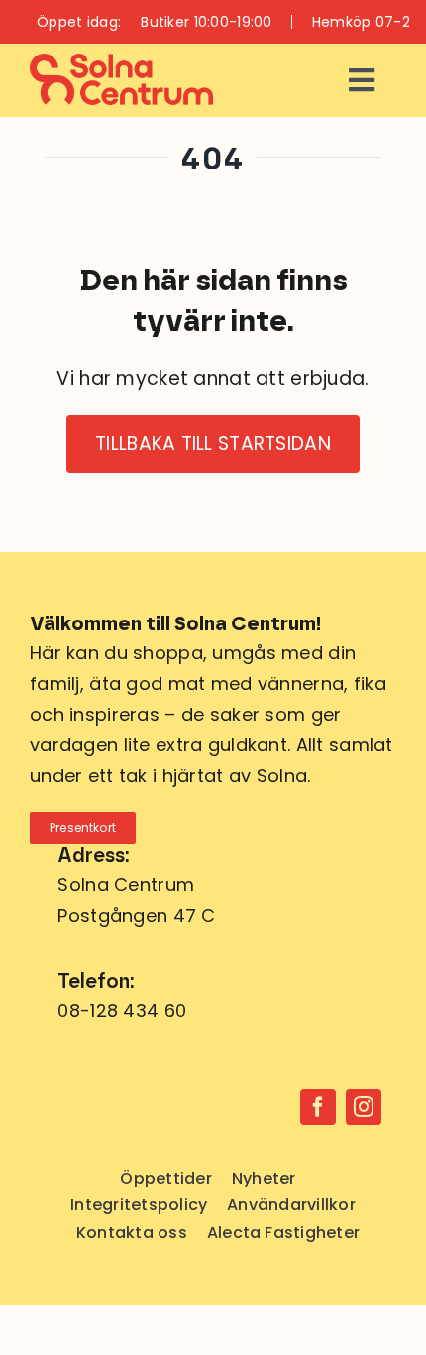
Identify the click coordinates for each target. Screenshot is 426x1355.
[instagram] (363, 1107)
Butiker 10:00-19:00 (206, 22)
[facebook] (318, 1107)
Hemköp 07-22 (365, 22)
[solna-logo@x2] (121, 63)
